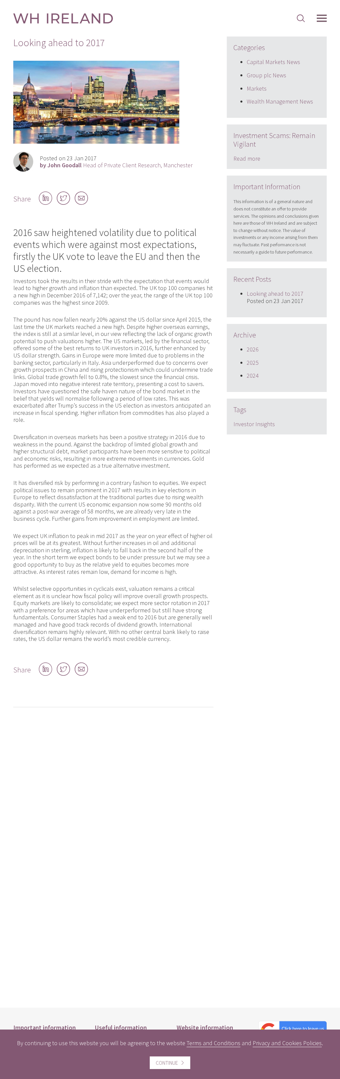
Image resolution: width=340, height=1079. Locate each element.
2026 (253, 349)
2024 (253, 375)
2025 (253, 362)
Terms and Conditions (213, 1043)
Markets (257, 88)
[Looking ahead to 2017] (96, 141)
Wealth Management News (280, 101)
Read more (246, 158)
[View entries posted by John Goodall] (23, 162)
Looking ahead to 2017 (275, 293)
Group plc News (266, 75)
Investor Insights (254, 424)
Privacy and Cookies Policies (287, 1043)
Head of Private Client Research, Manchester (116, 165)
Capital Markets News (273, 62)
